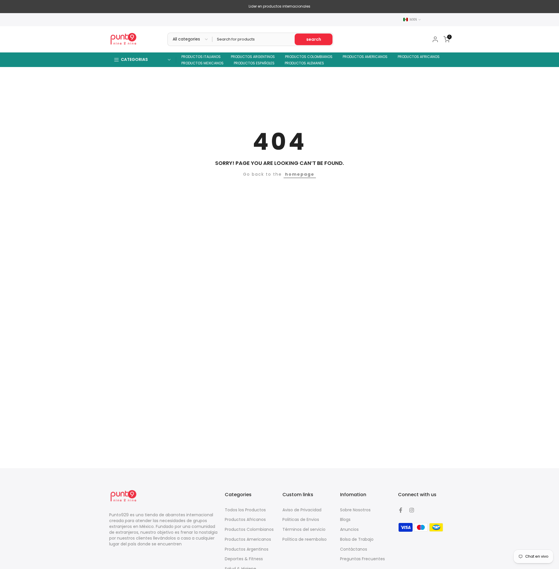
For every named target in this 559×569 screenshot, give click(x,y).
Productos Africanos (245, 519)
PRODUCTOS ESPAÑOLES (254, 63)
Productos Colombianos (249, 529)
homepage (299, 174)
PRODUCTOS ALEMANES (304, 63)
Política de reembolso (304, 539)
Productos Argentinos (246, 549)
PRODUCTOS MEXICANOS (202, 63)
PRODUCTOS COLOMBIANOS (308, 56)
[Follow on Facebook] (400, 510)
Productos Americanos (248, 539)
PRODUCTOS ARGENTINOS (253, 56)
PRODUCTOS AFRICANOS (419, 56)
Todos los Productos (245, 510)
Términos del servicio (304, 529)
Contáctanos (353, 549)
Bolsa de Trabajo (357, 539)
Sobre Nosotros (355, 510)
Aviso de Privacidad (301, 510)
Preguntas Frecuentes (362, 559)
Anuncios (349, 529)
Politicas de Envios (300, 519)
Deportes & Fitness (244, 559)
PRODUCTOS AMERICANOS (365, 56)
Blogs (345, 519)
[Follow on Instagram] (411, 510)
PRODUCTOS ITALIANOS (201, 56)
